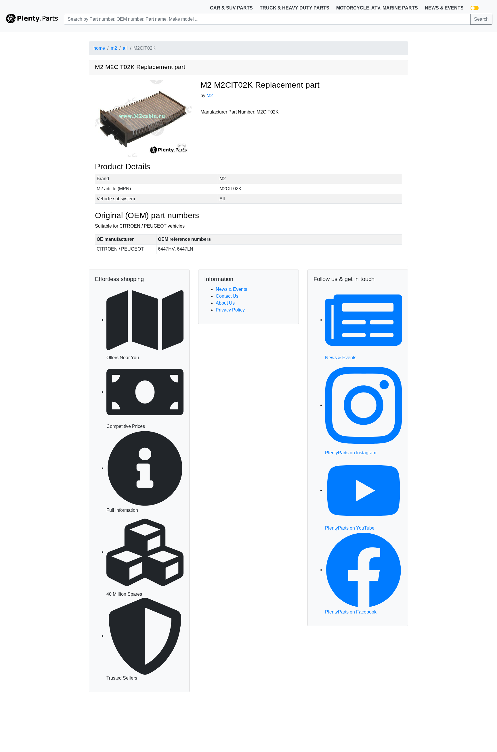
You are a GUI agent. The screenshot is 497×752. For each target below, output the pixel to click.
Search (481, 19)
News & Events (444, 7)
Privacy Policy (230, 309)
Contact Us (227, 296)
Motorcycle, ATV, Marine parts (377, 7)
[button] (143, 118)
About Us (225, 303)
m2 (114, 48)
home (99, 48)
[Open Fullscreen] (182, 147)
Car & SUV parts (231, 7)
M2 (210, 95)
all (125, 48)
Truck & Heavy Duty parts (294, 7)
